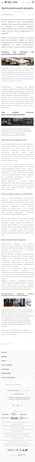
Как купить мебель (8, 377)
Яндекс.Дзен (17, 405)
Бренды (4, 356)
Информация (6, 373)
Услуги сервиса (7, 365)
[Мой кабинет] (29, 2)
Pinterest (21, 405)
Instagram (13, 405)
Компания (5, 369)
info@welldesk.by (18, 394)
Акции (3, 360)
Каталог (4, 352)
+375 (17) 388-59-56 (13, 390)
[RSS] (29, 14)
